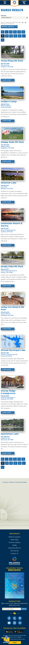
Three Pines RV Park (12, 61)
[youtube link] (9, 623)
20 (22, 22)
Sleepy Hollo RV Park (12, 142)
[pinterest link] (20, 618)
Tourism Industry (14, 542)
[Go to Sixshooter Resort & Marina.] (12, 214)
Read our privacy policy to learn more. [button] (14, 639)
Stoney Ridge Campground (8, 392)
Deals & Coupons (14, 537)
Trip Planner (14, 551)
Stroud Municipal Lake (13, 350)
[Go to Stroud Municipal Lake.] (12, 341)
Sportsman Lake (10, 434)
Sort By (3, 15)
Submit (24, 609)
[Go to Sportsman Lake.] (12, 425)
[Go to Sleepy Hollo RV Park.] (12, 133)
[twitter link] (14, 618)
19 (11, 36)
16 (23, 32)
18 (7, 36)
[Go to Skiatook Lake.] (12, 174)
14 (15, 32)
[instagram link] (14, 623)
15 (19, 32)
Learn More (6, 80)
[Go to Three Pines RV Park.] (12, 52)
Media (14, 545)
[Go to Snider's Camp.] (12, 92)
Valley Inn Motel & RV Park (12, 308)
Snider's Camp (9, 101)
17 (2, 36)
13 (10, 32)
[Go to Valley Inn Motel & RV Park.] (12, 298)
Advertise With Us (14, 548)
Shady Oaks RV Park (12, 266)
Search (24, 1)
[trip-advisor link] (20, 623)
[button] (5, 2)
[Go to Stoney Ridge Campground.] (12, 381)
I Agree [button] (15, 642)
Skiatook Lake (8, 183)
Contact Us (14, 553)
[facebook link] (9, 618)
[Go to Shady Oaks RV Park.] (12, 257)
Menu (4, 1)
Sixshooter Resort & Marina (11, 224)
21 (19, 36)
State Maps (14, 540)
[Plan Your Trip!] (5, 639)
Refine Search (8, 27)
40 (25, 22)
